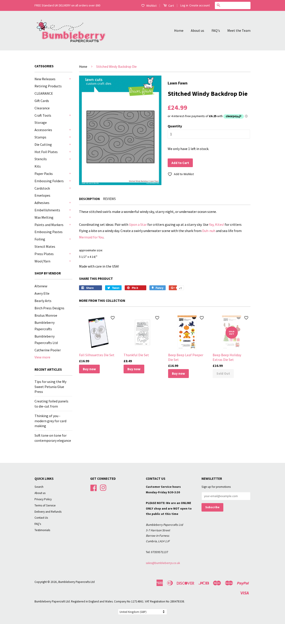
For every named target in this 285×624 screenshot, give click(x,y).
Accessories (43, 130)
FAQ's (216, 30)
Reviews (109, 199)
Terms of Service (45, 505)
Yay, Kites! (216, 224)
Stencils (41, 159)
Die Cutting (43, 144)
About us (197, 30)
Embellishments (47, 210)
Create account (199, 5)
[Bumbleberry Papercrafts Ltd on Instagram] (103, 487)
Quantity (175, 126)
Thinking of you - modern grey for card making (50, 421)
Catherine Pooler (48, 350)
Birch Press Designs (49, 308)
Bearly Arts (43, 300)
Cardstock (42, 188)
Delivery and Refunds (48, 512)
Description (89, 199)
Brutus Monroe (46, 315)
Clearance (42, 108)
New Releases (45, 79)
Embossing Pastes (49, 232)
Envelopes (42, 195)
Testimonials (42, 530)
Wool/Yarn (42, 261)
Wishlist (151, 6)
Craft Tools (43, 115)
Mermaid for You (91, 237)
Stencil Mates (45, 246)
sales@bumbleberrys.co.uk (163, 563)
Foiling (40, 239)
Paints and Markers (49, 224)
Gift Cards (42, 100)
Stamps (40, 137)
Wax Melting (44, 217)
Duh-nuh (208, 230)
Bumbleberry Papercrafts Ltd (76, 582)
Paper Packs (44, 173)
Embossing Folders (49, 181)
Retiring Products (48, 86)
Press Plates (44, 254)
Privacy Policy (43, 499)
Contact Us (41, 518)
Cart (171, 6)
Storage (41, 122)
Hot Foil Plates (46, 152)
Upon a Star (138, 224)
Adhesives (42, 202)
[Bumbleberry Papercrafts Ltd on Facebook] (93, 487)
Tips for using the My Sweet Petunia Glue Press (50, 386)
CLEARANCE (44, 93)
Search (39, 487)
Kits (38, 166)
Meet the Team (238, 30)
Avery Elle (42, 293)
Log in (184, 5)
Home (178, 30)
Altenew (41, 286)
